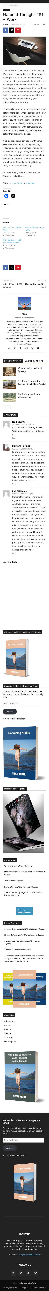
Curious (7, 1029)
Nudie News (18, 422)
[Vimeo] (39, 348)
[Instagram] (16, 348)
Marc (7, 24)
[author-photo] (24, 310)
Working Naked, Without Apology (18, 866)
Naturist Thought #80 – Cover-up (13, 285)
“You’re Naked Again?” (14, 881)
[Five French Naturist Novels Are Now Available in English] (9, 384)
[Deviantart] (10, 348)
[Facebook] (5, 30)
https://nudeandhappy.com (24, 318)
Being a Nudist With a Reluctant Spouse (21, 887)
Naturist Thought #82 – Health (35, 285)
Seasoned (14, 5)
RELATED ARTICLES (12, 361)
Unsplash (30, 183)
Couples (7, 1025)
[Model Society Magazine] (23, 852)
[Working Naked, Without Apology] (9, 371)
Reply (14, 438)
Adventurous (10, 1021)
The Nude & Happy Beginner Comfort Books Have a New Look (23, 893)
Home (5, 5)
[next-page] (8, 407)
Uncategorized (10, 1041)
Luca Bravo (17, 183)
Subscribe (10, 711)
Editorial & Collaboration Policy (25, 1283)
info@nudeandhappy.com (30, 1254)
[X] (11, 30)
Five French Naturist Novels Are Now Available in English (24, 873)
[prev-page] (4, 407)
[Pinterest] (18, 30)
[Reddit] (27, 348)
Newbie (7, 1033)
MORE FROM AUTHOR (34, 361)
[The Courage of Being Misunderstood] (9, 397)
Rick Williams (19, 491)
